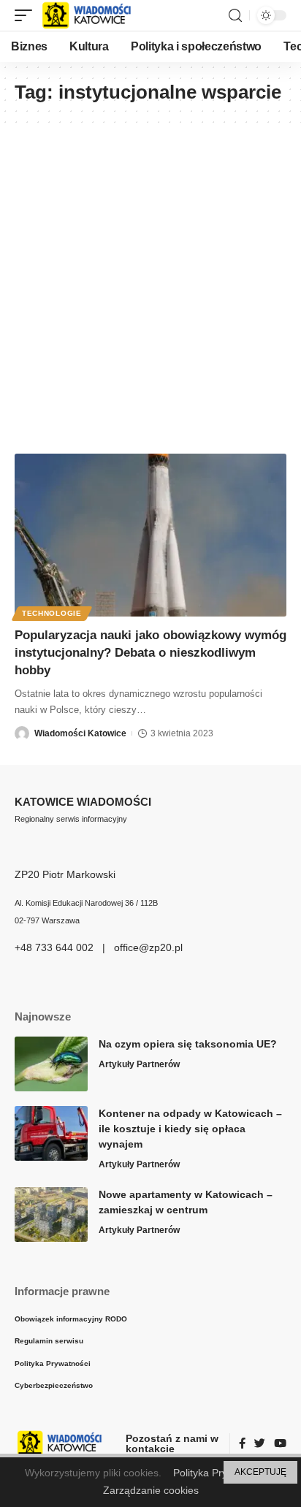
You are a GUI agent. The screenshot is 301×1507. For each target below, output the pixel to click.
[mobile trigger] (27, 15)
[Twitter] (259, 1444)
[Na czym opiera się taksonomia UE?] (51, 1064)
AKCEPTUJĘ (260, 1472)
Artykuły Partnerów (139, 1064)
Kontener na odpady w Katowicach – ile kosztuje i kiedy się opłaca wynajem (190, 1128)
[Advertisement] (150, 281)
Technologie (52, 613)
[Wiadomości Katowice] (93, 15)
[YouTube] (280, 1444)
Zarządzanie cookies (151, 1490)
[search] (235, 15)
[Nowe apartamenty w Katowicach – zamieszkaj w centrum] (51, 1214)
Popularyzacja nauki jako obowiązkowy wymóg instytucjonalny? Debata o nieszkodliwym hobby (150, 652)
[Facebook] (242, 1444)
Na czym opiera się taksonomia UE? (188, 1044)
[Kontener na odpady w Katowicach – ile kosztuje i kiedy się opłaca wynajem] (51, 1133)
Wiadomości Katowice (80, 733)
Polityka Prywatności (220, 1473)
